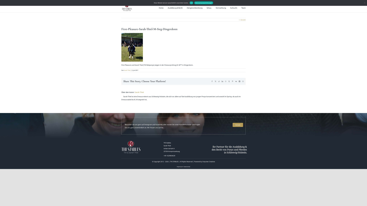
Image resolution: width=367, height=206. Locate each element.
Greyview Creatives (208, 162)
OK (191, 3)
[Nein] (365, 3)
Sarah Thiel (127, 70)
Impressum (180, 166)
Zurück (243, 20)
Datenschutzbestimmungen (203, 3)
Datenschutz (187, 166)
